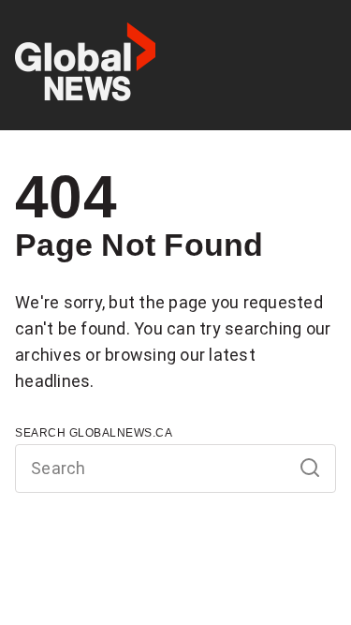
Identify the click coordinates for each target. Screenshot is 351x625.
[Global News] (85, 65)
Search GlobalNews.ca (93, 432)
